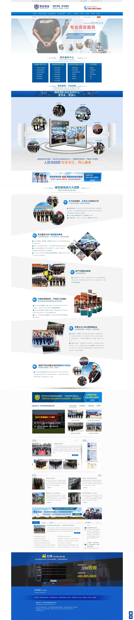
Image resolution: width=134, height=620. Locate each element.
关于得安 (34, 440)
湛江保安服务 (57, 69)
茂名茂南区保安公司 (51, 16)
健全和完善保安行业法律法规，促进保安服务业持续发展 (44, 545)
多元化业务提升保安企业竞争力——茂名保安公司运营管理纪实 (60, 525)
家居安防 (74, 76)
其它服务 (93, 64)
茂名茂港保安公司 (58, 16)
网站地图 (85, 1)
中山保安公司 (37, 592)
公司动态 (36, 522)
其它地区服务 (57, 80)
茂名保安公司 (39, 16)
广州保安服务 (57, 78)
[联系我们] (131, 617)
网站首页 (35, 13)
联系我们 (98, 13)
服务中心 (69, 13)
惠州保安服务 (57, 76)
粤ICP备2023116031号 (40, 610)
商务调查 (92, 72)
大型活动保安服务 (61, 13)
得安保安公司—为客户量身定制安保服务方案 (43, 405)
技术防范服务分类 (75, 64)
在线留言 (81, 1)
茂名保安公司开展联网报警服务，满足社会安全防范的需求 (44, 547)
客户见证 (82, 13)
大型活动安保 (91, 405)
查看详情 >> (75, 455)
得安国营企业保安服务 (75, 433)
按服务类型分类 (40, 64)
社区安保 (98, 405)
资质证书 (84, 440)
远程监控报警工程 (76, 72)
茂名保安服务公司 (69, 607)
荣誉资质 (76, 13)
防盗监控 (74, 74)
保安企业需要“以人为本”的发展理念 (64, 542)
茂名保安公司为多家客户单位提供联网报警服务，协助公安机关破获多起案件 (68, 545)
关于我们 (93, 13)
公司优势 (87, 13)
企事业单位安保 (72, 405)
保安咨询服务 (93, 74)
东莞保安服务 (57, 72)
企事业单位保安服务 (42, 13)
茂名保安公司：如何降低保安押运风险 (41, 540)
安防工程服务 (75, 69)
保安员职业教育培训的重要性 (39, 538)
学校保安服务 (40, 76)
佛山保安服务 (57, 74)
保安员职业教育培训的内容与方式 (64, 536)
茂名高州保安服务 (65, 16)
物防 (91, 76)
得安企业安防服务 (75, 420)
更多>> (77, 440)
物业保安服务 (40, 78)
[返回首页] (131, 613)
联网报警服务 (75, 67)
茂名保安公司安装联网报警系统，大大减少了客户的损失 (68, 547)
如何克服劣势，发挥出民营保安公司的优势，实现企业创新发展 (68, 540)
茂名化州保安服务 (72, 16)
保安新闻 (84, 597)
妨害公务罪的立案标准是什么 (93, 546)
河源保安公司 (42, 592)
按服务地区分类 (58, 64)
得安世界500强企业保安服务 (94, 420)
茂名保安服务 (44, 16)
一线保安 (51, 522)
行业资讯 (44, 522)
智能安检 (74, 78)
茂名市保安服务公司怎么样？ (39, 536)
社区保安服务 (40, 74)
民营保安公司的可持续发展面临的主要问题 (42, 542)
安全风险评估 (93, 69)
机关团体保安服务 (52, 13)
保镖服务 (92, 67)
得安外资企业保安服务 (94, 433)
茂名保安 (36, 597)
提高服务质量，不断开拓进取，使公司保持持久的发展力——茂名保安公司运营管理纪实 (68, 538)
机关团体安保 (82, 405)
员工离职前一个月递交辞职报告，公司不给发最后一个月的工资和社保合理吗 (93, 528)
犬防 (91, 78)
